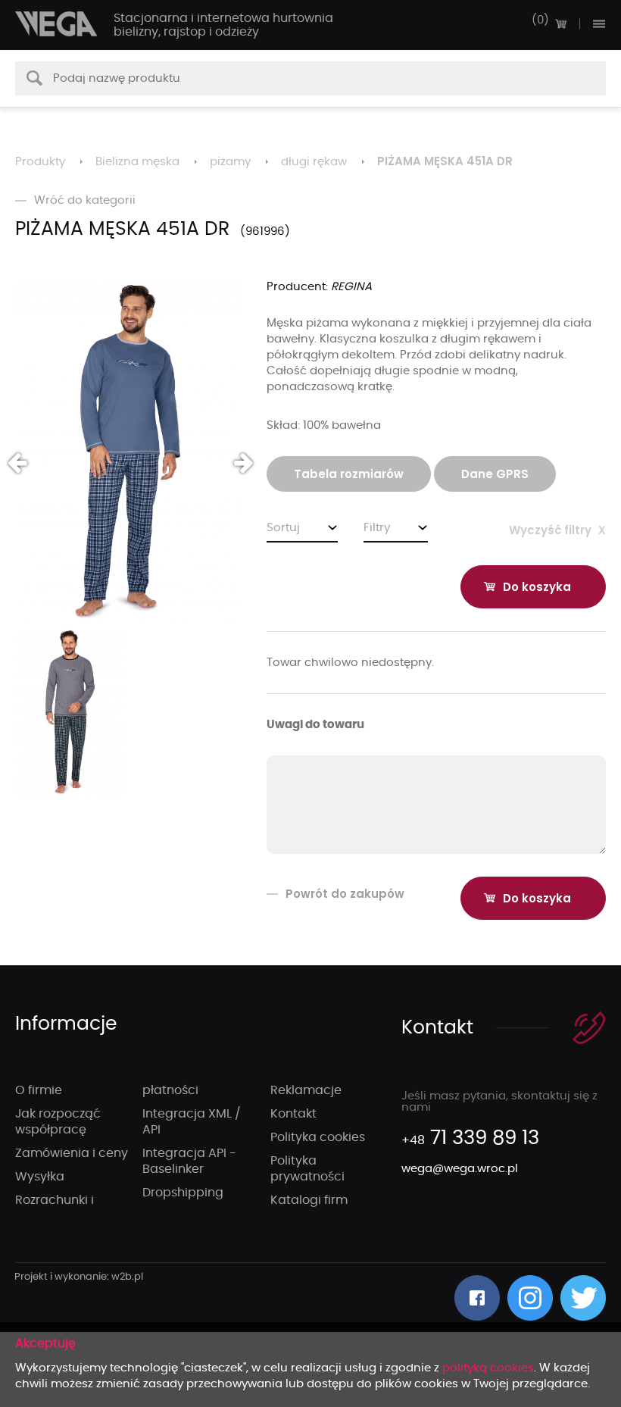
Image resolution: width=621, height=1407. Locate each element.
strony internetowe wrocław (79, 1277)
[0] (560, 23)
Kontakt (293, 1114)
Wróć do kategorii (85, 200)
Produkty (40, 161)
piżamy (230, 161)
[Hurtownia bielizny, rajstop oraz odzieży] (56, 23)
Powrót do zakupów (345, 894)
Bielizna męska (137, 161)
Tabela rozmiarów (349, 474)
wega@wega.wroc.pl (459, 1168)
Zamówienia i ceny (71, 1153)
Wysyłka (39, 1177)
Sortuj (283, 527)
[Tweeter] (583, 1298)
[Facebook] (477, 1298)
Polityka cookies (317, 1137)
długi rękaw (314, 161)
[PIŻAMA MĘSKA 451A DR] (128, 451)
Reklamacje (306, 1090)
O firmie (38, 1090)
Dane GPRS (495, 474)
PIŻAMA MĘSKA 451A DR (445, 161)
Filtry (377, 527)
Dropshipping (182, 1193)
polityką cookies (488, 1368)
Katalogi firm (309, 1200)
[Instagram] (530, 1298)
